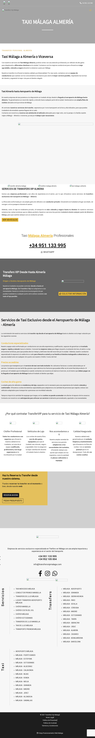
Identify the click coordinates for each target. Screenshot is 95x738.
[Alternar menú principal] (90, 10)
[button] (4, 185)
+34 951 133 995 (87, 3)
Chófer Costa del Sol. (49, 357)
